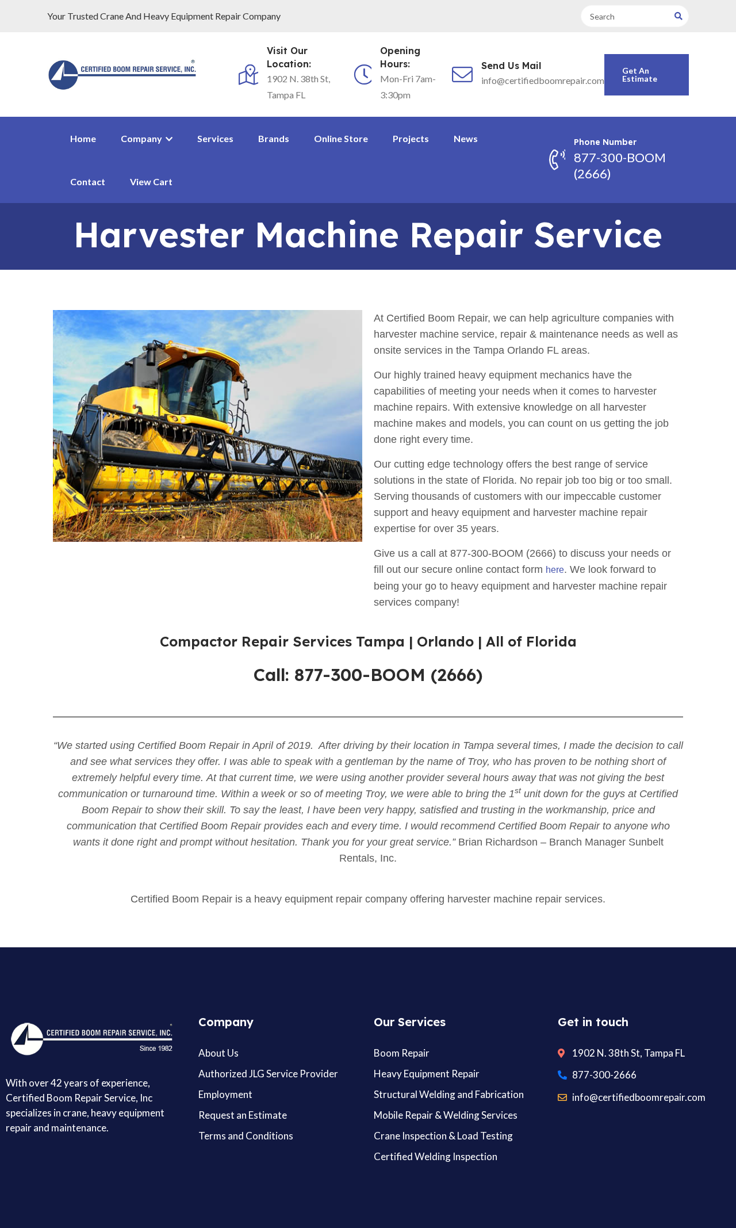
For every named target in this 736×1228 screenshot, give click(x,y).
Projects (411, 138)
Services (215, 138)
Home (83, 138)
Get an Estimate (639, 74)
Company (142, 138)
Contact (87, 181)
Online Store (341, 138)
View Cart (151, 181)
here (555, 570)
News (466, 138)
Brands (273, 138)
